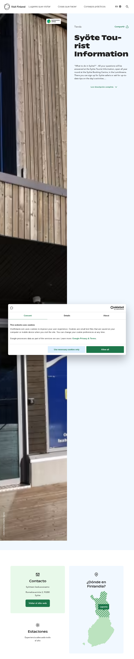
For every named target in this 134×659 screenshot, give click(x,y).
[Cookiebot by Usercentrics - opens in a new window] (112, 308)
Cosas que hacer (67, 6)
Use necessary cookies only (66, 349)
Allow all (105, 349)
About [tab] (106, 315)
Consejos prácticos (94, 6)
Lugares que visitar (40, 6)
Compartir (120, 26)
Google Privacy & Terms (84, 338)
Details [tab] (67, 315)
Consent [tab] (28, 315)
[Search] (127, 6)
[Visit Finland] (14, 7)
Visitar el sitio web (38, 603)
